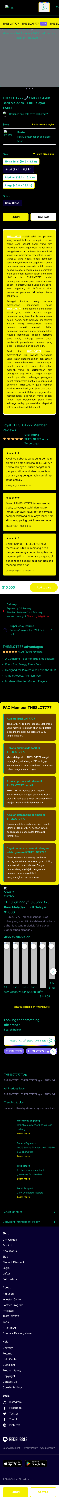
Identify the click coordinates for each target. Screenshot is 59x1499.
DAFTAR (43, 1492)
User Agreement (11, 1447)
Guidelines (9, 1364)
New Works (10, 1251)
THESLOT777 (11, 23)
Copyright (9, 1376)
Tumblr (13, 1419)
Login (6, 1267)
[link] (14, 1051)
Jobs (6, 1322)
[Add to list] (6, 946)
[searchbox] (29, 1040)
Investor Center (12, 1299)
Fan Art (7, 1245)
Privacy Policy (30, 1447)
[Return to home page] (20, 7)
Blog (5, 1256)
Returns (7, 1353)
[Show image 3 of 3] (32, 88)
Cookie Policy (47, 1447)
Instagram (15, 1402)
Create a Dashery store (17, 1333)
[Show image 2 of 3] (29, 88)
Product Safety (12, 1370)
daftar (6, 1273)
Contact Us (10, 1381)
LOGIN (15, 1492)
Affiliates (8, 1310)
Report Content (12, 1212)
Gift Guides (10, 1239)
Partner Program (13, 1305)
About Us (8, 1293)
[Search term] (44, 7)
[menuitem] (11, 23)
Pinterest (14, 1425)
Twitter (13, 1413)
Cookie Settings (12, 1387)
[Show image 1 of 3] (26, 88)
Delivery (8, 1347)
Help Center (10, 1359)
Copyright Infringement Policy (21, 1221)
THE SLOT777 (34, 23)
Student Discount (13, 1262)
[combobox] (44, 7)
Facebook (15, 1407)
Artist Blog (9, 1327)
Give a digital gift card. (39, 616)
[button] (43, 971)
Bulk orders (10, 1279)
